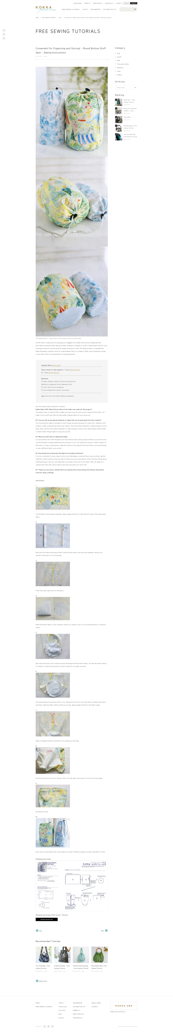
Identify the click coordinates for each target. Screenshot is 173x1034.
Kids (118, 60)
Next (102, 930)
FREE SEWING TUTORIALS (49, 17)
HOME (37, 17)
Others (119, 75)
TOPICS (61, 1003)
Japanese (126, 3)
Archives (61, 1018)
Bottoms (120, 67)
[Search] (135, 9)
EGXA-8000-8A (54, 372)
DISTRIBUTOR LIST (109, 9)
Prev (40, 930)
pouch (119, 57)
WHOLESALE (108, 3)
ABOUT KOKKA (78, 3)
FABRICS (86, 3)
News (60, 1014)
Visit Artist (62, 1010)
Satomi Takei (56, 365)
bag (60, 17)
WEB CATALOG (97, 3)
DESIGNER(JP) (95, 9)
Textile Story (63, 1006)
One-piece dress (123, 64)
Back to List (43, 981)
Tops (119, 71)
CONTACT (118, 3)
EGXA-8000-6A (75, 370)
